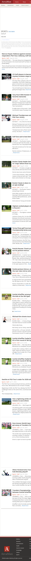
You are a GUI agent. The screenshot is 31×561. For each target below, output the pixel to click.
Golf (7, 58)
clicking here (8, 47)
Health (17, 5)
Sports (3, 58)
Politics (18, 552)
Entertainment (10, 5)
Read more (26, 131)
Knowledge (18, 550)
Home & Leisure (25, 5)
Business (3, 5)
